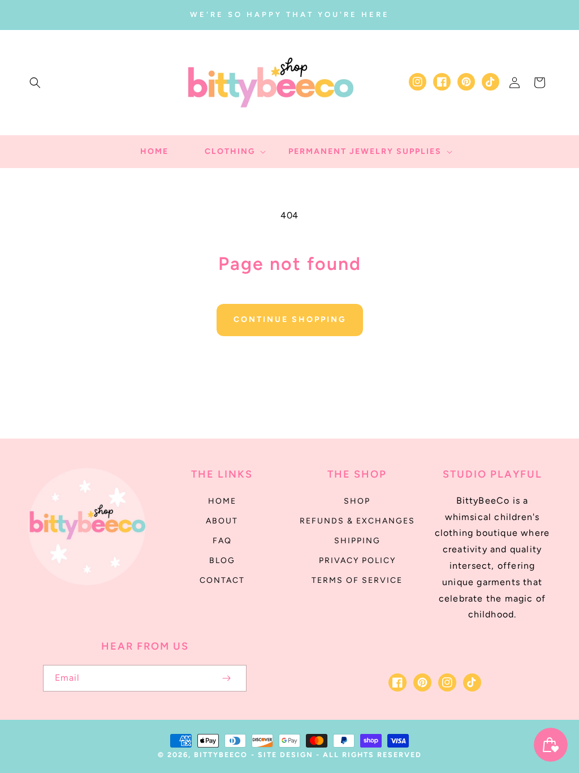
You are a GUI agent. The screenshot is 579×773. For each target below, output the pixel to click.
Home (222, 501)
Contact (222, 580)
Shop (357, 501)
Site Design (285, 754)
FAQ (222, 541)
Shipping (357, 541)
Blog (222, 560)
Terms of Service (357, 580)
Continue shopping (290, 319)
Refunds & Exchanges (357, 521)
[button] (35, 82)
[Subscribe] (226, 678)
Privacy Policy (357, 560)
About (222, 521)
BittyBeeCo (221, 754)
